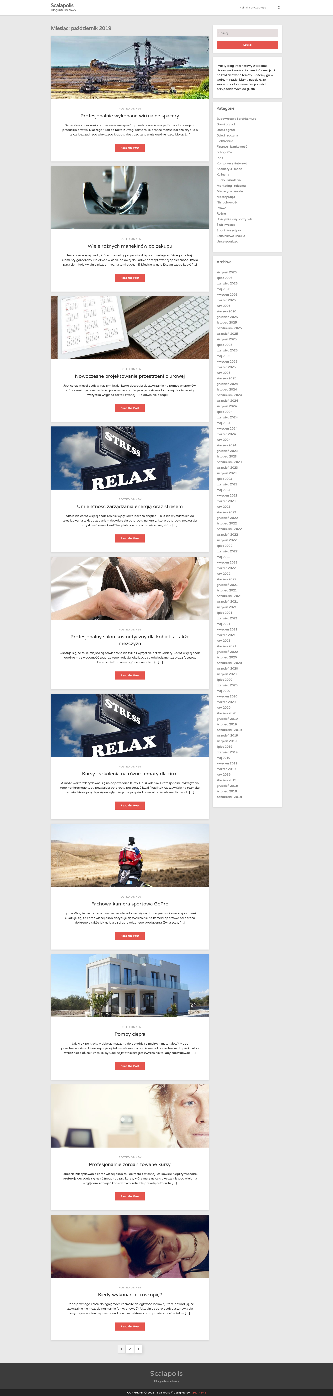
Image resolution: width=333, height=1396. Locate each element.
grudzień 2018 (227, 786)
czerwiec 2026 (227, 283)
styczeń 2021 (226, 646)
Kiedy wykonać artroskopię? (130, 1295)
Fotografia (224, 152)
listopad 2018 (227, 791)
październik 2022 (229, 529)
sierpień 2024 (227, 406)
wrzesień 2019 (227, 735)
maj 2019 (223, 758)
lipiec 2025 (224, 345)
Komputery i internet (232, 163)
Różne (221, 214)
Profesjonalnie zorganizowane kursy (130, 1164)
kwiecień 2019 (227, 763)
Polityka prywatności (253, 7)
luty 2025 (223, 373)
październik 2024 (229, 395)
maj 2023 (223, 490)
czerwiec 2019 (227, 752)
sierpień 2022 (227, 540)
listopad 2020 (227, 657)
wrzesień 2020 (227, 668)
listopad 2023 (227, 456)
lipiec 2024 (224, 412)
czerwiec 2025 (227, 350)
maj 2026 (223, 289)
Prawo (221, 208)
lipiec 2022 (224, 546)
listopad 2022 (227, 523)
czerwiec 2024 (227, 417)
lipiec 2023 (224, 479)
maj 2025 (223, 356)
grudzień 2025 (227, 317)
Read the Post (133, 149)
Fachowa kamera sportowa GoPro (129, 904)
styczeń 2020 (226, 713)
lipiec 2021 (224, 613)
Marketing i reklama (231, 186)
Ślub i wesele (226, 225)
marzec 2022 (226, 568)
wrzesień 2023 (227, 468)
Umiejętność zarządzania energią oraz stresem (130, 506)
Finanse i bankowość (232, 147)
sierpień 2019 (227, 741)
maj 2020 (223, 691)
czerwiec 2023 (227, 484)
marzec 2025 (226, 367)
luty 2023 (223, 507)
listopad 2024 (227, 389)
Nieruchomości (227, 202)
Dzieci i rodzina (227, 135)
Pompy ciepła (130, 1034)
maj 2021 (223, 624)
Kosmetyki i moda (229, 169)
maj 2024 (223, 423)
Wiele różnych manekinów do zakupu (130, 246)
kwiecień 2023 (227, 495)
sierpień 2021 (227, 607)
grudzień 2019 (227, 719)
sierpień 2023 (227, 473)
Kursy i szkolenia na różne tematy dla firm (130, 774)
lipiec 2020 (224, 680)
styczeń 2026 (226, 311)
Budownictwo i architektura (236, 119)
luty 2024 (223, 440)
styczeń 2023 (226, 512)
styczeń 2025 (226, 378)
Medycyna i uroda (230, 191)
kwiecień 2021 (227, 629)
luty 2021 (223, 641)
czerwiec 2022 (227, 551)
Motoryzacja (226, 197)
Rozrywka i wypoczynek (234, 219)
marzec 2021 (226, 635)
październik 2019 (229, 730)
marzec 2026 (226, 300)
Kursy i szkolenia (229, 180)
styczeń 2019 (226, 780)
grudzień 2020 (227, 652)
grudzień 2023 (227, 451)
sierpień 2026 (227, 272)
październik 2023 (229, 462)
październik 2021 (229, 596)
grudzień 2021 (227, 585)
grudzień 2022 (227, 518)
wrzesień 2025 (227, 334)
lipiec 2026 (224, 278)
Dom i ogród (226, 124)
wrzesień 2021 (227, 602)
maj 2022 (223, 557)
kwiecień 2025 (227, 362)
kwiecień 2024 (227, 429)
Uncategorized (227, 241)
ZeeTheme (199, 1392)
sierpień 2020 (227, 674)
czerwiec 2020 (227, 685)
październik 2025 (229, 328)
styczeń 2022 (226, 579)
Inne (220, 158)
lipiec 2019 (224, 747)
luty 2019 (223, 775)
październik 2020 (229, 663)
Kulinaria (223, 174)
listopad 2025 (227, 322)
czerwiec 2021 (227, 618)
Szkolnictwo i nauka (231, 236)
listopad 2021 (227, 590)
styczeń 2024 (226, 445)
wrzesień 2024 (227, 401)
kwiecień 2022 (227, 562)
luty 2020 (223, 708)
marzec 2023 (226, 501)
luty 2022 (223, 574)
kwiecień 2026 (227, 295)
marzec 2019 (226, 769)
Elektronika (225, 141)
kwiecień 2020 (227, 696)
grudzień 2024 (227, 384)
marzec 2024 (226, 434)
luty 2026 (223, 306)
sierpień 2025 (227, 339)
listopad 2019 (227, 724)
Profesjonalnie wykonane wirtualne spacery (130, 116)
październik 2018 (229, 797)
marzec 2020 (226, 702)
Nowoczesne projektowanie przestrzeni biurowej (130, 376)
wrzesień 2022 (227, 535)
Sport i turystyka (229, 230)
